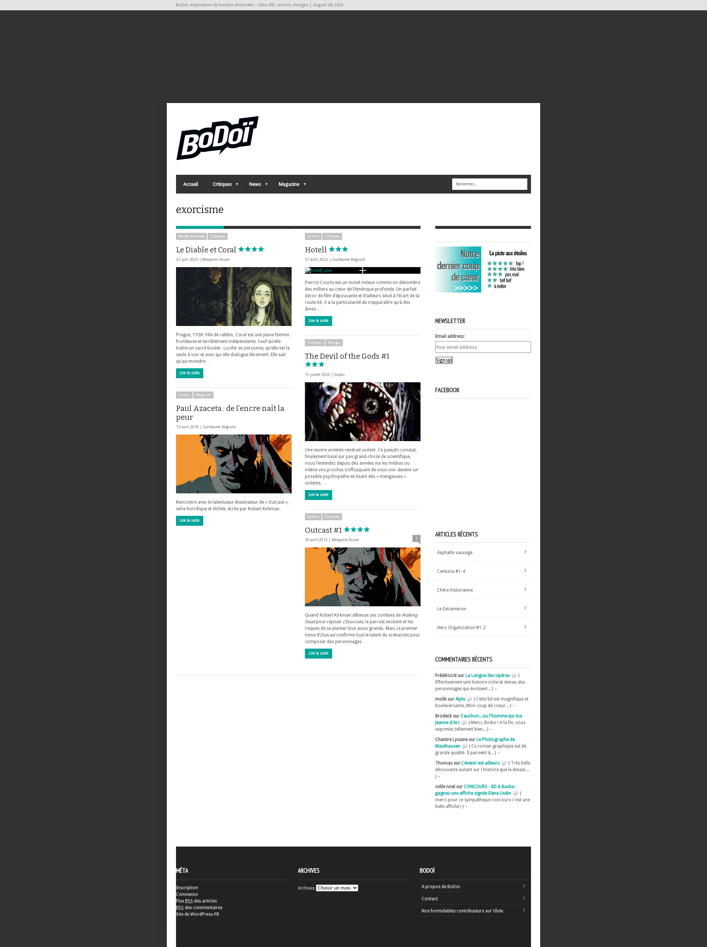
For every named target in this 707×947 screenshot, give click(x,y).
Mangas (334, 343)
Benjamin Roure (215, 260)
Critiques (218, 186)
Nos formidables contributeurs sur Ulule (462, 911)
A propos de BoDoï (441, 886)
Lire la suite (190, 373)
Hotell (316, 249)
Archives (306, 888)
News (251, 186)
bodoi (339, 375)
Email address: (450, 336)
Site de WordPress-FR (197, 914)
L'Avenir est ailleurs (480, 763)
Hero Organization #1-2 (461, 627)
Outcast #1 (324, 530)
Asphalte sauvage (454, 552)
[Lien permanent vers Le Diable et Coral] (234, 296)
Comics (313, 236)
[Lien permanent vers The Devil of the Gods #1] (363, 411)
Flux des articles (196, 901)
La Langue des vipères (487, 675)
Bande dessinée (191, 236)
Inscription (187, 887)
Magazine (285, 186)
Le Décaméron (451, 608)
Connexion (187, 894)
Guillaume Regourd (348, 260)
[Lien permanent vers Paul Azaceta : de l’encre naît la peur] (234, 464)
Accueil (190, 184)
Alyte (460, 699)
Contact (430, 898)
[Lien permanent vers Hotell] (363, 270)
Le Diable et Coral (207, 249)
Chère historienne (455, 590)
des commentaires (199, 907)
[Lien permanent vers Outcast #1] (363, 576)
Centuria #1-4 (451, 571)
